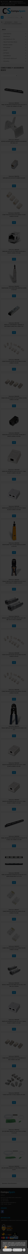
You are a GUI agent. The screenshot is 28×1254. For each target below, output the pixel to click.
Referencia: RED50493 (14, 433)
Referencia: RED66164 (14, 616)
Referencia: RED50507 (14, 286)
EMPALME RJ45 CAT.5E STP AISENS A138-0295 (14, 178)
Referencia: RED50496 (14, 1019)
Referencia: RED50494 (14, 249)
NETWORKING (6, 47)
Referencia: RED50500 (14, 836)
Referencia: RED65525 (14, 1166)
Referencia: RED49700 (14, 176)
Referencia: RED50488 (14, 359)
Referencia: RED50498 (14, 506)
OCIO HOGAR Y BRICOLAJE (10, 58)
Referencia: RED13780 (14, 323)
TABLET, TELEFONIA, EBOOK (10, 42)
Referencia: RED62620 (14, 983)
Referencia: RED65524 (14, 1129)
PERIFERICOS (6, 36)
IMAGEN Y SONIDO (7, 44)
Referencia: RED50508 (14, 543)
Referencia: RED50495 (14, 763)
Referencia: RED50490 (14, 689)
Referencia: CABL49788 (14, 213)
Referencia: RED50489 (14, 653)
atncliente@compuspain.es (17, 1)
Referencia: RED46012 (14, 139)
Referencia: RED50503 (14, 579)
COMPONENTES (7, 33)
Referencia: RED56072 (14, 946)
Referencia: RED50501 (14, 103)
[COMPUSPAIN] (14, 10)
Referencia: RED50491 (14, 1056)
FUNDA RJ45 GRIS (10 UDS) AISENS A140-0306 (14, 1094)
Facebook (2, 1211)
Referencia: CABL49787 (14, 469)
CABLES (5, 50)
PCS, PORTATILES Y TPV (9, 39)
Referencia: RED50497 (14, 799)
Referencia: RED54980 (14, 873)
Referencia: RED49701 (14, 726)
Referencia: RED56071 (14, 909)
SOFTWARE (6, 53)
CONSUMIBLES (7, 55)
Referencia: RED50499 (14, 1093)
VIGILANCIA (6, 61)
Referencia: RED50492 (14, 396)
